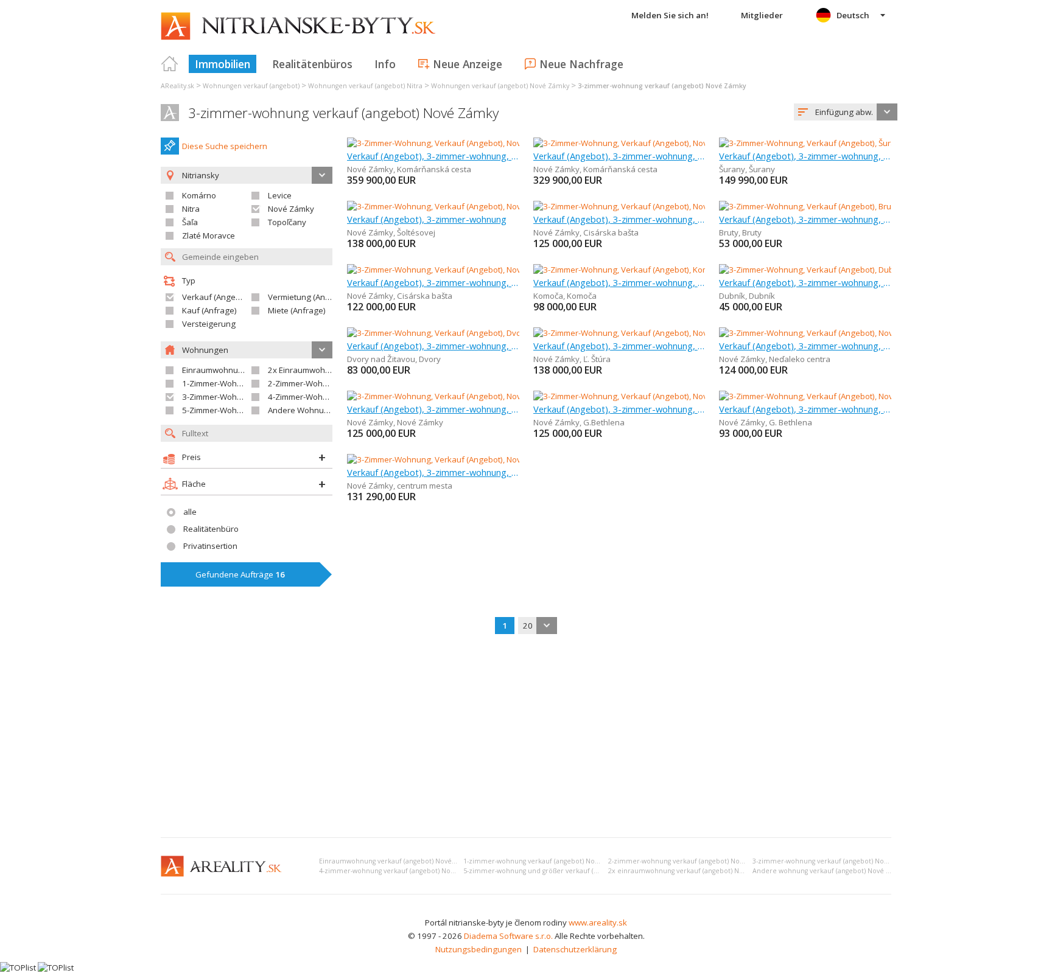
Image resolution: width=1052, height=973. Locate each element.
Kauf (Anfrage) (209, 310)
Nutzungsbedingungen (478, 949)
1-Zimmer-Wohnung (219, 383)
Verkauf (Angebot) (216, 296)
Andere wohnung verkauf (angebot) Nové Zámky (829, 871)
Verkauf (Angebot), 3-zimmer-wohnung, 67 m (433, 409)
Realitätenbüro (211, 528)
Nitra (191, 208)
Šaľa (190, 222)
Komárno (199, 195)
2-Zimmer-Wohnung (305, 383)
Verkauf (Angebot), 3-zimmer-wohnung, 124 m (805, 282)
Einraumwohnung (215, 369)
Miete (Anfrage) (297, 310)
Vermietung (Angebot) (308, 296)
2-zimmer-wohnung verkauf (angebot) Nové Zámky (689, 861)
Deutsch (852, 15)
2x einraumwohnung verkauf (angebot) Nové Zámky (691, 871)
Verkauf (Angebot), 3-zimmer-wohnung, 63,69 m (619, 219)
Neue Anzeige (467, 64)
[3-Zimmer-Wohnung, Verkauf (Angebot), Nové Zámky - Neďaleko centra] (851, 332)
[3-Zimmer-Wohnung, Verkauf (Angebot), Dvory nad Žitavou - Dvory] (470, 332)
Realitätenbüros (312, 64)
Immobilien (222, 64)
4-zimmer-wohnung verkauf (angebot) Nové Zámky (400, 871)
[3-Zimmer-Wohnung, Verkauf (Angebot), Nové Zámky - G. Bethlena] (841, 396)
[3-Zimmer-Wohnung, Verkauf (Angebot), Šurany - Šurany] (823, 143)
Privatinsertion (210, 545)
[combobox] (845, 111)
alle (190, 511)
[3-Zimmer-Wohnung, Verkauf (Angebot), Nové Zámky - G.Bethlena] (655, 396)
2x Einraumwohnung (306, 369)
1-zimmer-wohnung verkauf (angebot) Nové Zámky (544, 861)
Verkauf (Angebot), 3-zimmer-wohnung (427, 219)
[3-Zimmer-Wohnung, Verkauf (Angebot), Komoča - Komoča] (641, 269)
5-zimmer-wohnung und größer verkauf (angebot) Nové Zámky (563, 871)
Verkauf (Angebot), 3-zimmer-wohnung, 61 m (805, 156)
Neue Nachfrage (581, 64)
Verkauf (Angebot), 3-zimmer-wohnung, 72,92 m (805, 409)
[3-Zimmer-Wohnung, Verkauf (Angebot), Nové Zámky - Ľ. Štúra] (648, 332)
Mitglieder (762, 15)
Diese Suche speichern (224, 146)
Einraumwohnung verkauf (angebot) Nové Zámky (397, 861)
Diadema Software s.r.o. (508, 935)
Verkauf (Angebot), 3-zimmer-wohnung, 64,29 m (433, 282)
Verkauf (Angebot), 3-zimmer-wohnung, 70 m (433, 472)
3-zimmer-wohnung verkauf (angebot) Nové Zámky (343, 112)
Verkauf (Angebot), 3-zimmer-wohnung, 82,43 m (619, 346)
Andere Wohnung (301, 410)
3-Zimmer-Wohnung (219, 396)
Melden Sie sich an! (670, 15)
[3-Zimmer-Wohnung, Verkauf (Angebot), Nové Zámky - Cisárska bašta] (662, 206)
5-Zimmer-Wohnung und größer (241, 410)
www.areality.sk (598, 922)
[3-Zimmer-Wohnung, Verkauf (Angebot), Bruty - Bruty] (816, 206)
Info (385, 64)
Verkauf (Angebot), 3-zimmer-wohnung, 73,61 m (619, 409)
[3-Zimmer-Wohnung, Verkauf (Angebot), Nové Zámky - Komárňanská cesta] (485, 143)
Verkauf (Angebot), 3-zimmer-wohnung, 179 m (433, 156)
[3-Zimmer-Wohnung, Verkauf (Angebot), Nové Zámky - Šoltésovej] (467, 206)
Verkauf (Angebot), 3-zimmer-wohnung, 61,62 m (433, 346)
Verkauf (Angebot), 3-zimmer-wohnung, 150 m (619, 156)
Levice (280, 195)
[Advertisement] (526, 737)
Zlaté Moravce (208, 235)
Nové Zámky (291, 208)
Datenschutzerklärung (575, 949)
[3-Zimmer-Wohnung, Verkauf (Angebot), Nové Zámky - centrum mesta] (476, 459)
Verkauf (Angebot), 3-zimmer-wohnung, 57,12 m (805, 346)
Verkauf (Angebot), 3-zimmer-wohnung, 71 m (805, 219)
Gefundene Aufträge (240, 574)
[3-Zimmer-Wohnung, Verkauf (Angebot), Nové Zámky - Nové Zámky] (471, 396)
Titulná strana (170, 64)
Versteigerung (209, 323)
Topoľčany (287, 222)
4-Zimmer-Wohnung (305, 396)
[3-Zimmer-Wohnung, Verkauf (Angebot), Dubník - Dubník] (823, 269)
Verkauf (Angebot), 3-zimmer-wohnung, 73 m (619, 282)
